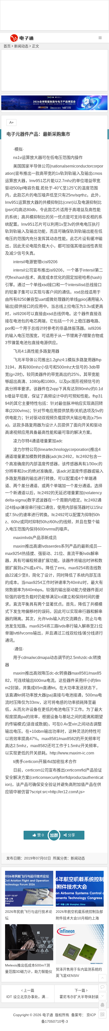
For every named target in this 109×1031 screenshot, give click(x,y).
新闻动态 (21, 46)
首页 (7, 46)
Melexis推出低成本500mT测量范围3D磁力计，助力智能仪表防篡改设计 (28, 971)
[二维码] (102, 1014)
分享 (71, 835)
